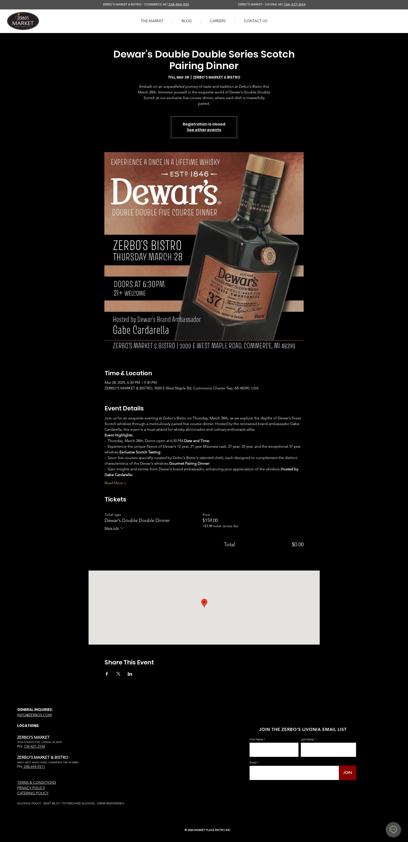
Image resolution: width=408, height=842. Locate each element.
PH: (20, 766)
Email (253, 762)
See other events (204, 130)
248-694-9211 (178, 4)
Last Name (307, 739)
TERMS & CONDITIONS (36, 782)
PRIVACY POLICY (31, 788)
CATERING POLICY (33, 793)
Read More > (116, 483)
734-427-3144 (295, 4)
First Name (256, 739)
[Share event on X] (118, 674)
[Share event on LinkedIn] (130, 674)
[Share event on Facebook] (107, 674)
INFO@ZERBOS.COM (34, 715)
